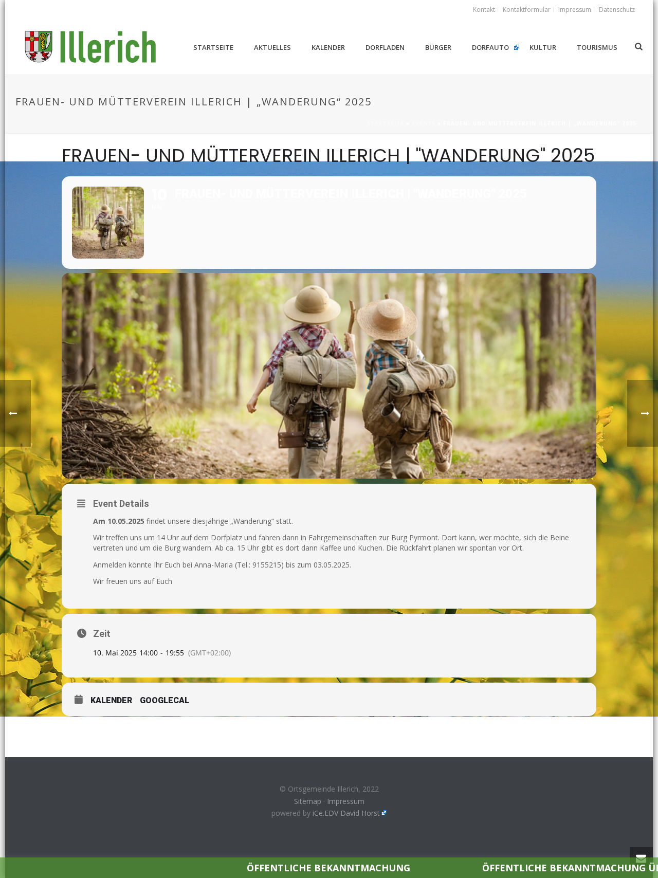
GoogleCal (164, 700)
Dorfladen (385, 47)
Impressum (345, 801)
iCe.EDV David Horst (346, 813)
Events (423, 123)
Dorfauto (490, 47)
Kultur (542, 47)
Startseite (213, 47)
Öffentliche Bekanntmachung (271, 868)
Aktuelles (272, 47)
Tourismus (597, 47)
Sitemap (307, 801)
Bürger (438, 47)
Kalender (328, 47)
